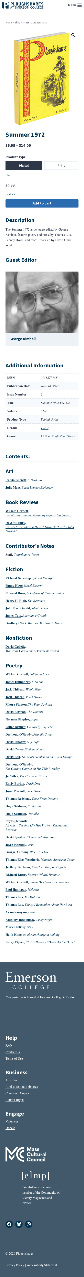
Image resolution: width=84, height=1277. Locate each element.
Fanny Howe (14, 585)
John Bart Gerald (18, 608)
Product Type (16, 157)
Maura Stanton (16, 704)
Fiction (45, 436)
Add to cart (42, 203)
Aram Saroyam (16, 912)
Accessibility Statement (42, 1265)
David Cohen (15, 749)
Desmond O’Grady (19, 734)
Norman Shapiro (17, 719)
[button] (73, 35)
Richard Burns (16, 874)
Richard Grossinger (19, 578)
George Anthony (17, 851)
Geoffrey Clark (16, 623)
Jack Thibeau (15, 689)
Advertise (12, 1080)
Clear (8, 175)
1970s (45, 427)
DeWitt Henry (15, 522)
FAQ (9, 1045)
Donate (10, 1128)
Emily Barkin (15, 783)
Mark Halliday (16, 927)
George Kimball (22, 339)
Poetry (70, 436)
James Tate (13, 615)
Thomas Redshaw (18, 798)
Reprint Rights (15, 1099)
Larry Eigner (15, 942)
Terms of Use (14, 1058)
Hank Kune (14, 934)
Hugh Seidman (16, 806)
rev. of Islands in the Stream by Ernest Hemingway (38, 515)
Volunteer (12, 1121)
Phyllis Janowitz (17, 821)
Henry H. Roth (16, 600)
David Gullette (15, 646)
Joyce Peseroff (15, 791)
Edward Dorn (15, 593)
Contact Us (13, 1052)
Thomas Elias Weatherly (22, 859)
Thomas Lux (14, 897)
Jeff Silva (12, 776)
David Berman (16, 711)
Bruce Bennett (15, 726)
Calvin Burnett (16, 479)
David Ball (13, 756)
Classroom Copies (17, 1093)
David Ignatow (16, 741)
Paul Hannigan (16, 889)
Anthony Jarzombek (20, 919)
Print (61, 165)
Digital (24, 165)
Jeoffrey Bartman (18, 867)
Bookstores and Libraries (22, 1086)
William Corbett (17, 510)
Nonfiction (58, 436)
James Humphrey (18, 681)
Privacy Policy (15, 1265)
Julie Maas (13, 487)
